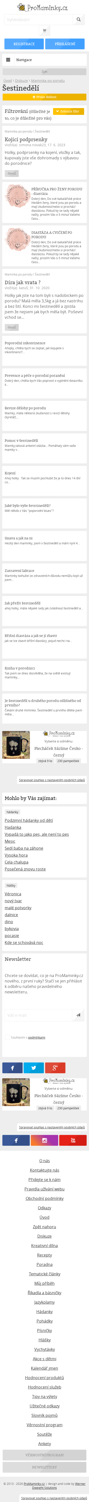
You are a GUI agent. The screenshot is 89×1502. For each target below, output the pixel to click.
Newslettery (44, 1467)
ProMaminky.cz (34, 1484)
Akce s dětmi (44, 1359)
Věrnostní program (45, 1425)
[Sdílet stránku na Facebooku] (12, 1067)
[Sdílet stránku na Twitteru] (34, 1067)
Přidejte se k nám (44, 1179)
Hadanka (13, 827)
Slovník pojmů (44, 1415)
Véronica (13, 894)
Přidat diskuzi (46, 97)
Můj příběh (44, 1283)
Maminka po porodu (48, 80)
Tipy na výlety (44, 1396)
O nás (44, 1160)
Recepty (44, 1255)
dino (9, 921)
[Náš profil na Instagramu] (44, 1140)
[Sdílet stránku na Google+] (55, 1067)
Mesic (10, 841)
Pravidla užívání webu (44, 1189)
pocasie (12, 935)
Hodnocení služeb (44, 1387)
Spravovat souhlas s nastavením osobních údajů (54, 1498)
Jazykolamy (44, 1302)
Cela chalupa (16, 862)
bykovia (12, 928)
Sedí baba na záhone (24, 848)
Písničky (44, 1330)
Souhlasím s (28, 1037)
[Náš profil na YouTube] (73, 1140)
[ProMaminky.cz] (44, 8)
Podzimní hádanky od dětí (29, 820)
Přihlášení (65, 43)
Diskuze (21, 80)
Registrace (24, 43)
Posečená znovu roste (25, 869)
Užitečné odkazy (45, 1406)
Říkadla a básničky (44, 1292)
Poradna (45, 1264)
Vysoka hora (16, 855)
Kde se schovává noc (24, 942)
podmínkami (36, 1037)
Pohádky (45, 1321)
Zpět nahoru (44, 1226)
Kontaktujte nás (44, 1170)
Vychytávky (44, 1349)
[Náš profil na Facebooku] (16, 1140)
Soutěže (44, 1434)
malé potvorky (18, 907)
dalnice (11, 914)
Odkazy (44, 1208)
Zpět (45, 72)
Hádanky (44, 1311)
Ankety (44, 1443)
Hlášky (45, 1340)
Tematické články (44, 1274)
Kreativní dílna (44, 1245)
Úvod (7, 80)
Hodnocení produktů (44, 1377)
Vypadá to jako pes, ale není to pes (37, 834)
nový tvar (13, 901)
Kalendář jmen (44, 1368)
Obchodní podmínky (45, 1198)
